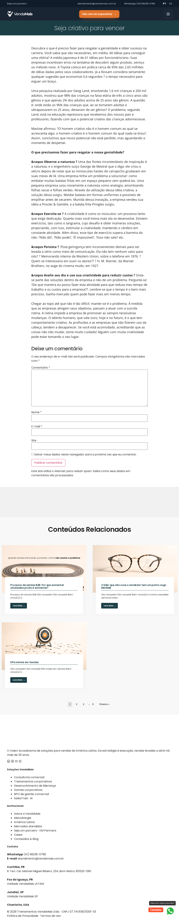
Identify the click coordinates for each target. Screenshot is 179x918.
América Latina (24, 822)
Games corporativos (28, 790)
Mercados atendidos (28, 826)
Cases (18, 835)
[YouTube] (16, 762)
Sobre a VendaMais (27, 814)
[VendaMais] (20, 14)
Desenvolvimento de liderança (35, 786)
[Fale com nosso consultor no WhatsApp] (170, 910)
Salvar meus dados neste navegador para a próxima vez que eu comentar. (85, 454)
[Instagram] (12, 762)
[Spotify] (20, 762)
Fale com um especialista (99, 14)
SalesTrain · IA (23, 798)
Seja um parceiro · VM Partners (35, 830)
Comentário (40, 367)
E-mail (36, 426)
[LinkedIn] (8, 762)
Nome (36, 412)
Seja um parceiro (17, 3)
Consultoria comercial (29, 777)
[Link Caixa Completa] (44, 580)
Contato (156, 910)
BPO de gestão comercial (31, 794)
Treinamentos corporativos (33, 781)
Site (33, 440)
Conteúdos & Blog (26, 839)
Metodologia (22, 818)
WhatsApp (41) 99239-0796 (139, 3)
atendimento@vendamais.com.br (96, 3)
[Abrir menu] (168, 14)
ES (170, 3)
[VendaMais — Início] (89, 732)
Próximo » (104, 704)
